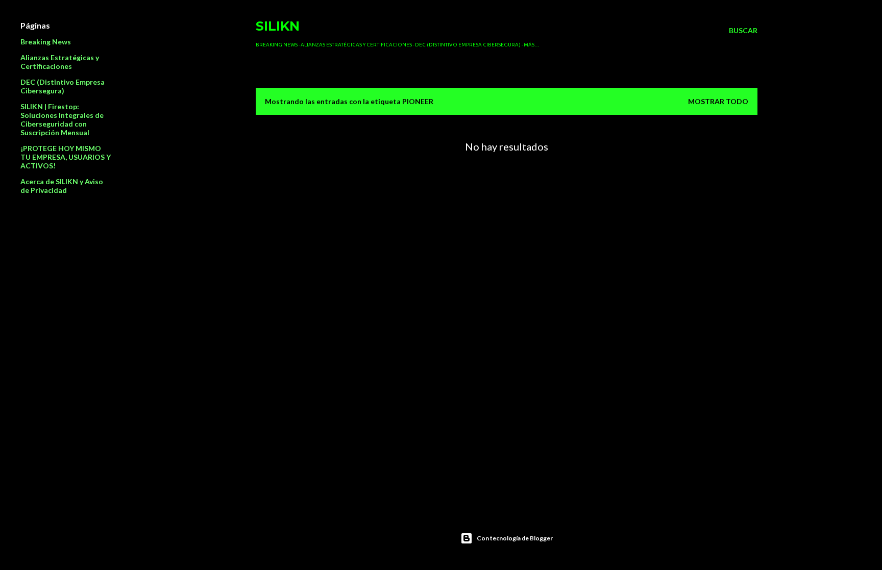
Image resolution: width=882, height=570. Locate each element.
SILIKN (278, 26)
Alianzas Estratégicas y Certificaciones (356, 44)
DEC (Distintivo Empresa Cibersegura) (468, 44)
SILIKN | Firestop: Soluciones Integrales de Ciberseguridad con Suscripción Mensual (62, 119)
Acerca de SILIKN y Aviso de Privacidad (61, 185)
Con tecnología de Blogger (515, 538)
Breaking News (277, 44)
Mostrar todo (718, 101)
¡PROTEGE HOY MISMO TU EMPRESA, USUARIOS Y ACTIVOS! (65, 157)
